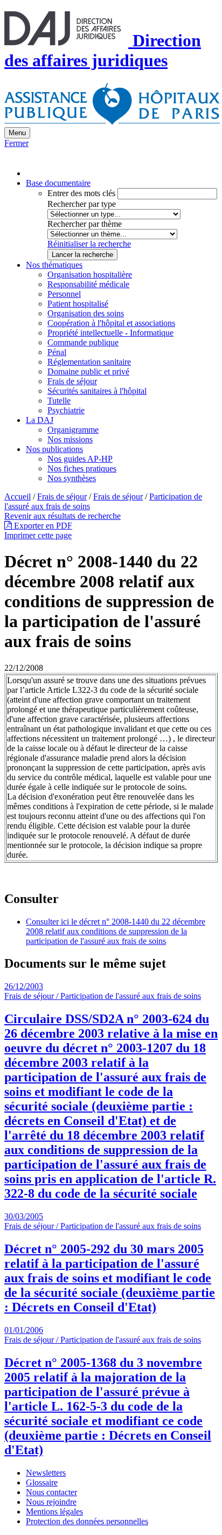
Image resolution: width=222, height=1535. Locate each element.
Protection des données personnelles (87, 1521)
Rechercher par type (81, 204)
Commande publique (83, 342)
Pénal (56, 352)
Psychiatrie (66, 410)
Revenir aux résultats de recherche (62, 515)
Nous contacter (51, 1492)
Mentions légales (54, 1511)
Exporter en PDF (42, 525)
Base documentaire (58, 182)
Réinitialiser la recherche (89, 243)
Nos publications (54, 449)
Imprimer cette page (38, 535)
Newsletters (46, 1472)
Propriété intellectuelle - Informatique (110, 332)
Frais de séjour (72, 381)
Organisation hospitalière (89, 274)
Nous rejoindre (51, 1501)
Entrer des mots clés (81, 193)
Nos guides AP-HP (80, 458)
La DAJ (39, 420)
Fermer (16, 143)
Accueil (17, 496)
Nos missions (70, 439)
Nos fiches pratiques (81, 468)
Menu (17, 133)
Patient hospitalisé (77, 303)
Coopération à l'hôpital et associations (111, 323)
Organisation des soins (85, 313)
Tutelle (59, 400)
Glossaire (42, 1482)
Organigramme (73, 429)
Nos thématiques (54, 264)
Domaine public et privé (88, 371)
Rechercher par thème (84, 223)
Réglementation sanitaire (89, 361)
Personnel (64, 293)
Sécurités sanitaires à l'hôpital (97, 390)
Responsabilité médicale (88, 284)
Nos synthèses (71, 478)
